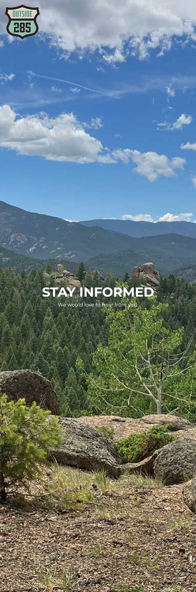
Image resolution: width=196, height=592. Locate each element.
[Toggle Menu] (188, 22)
